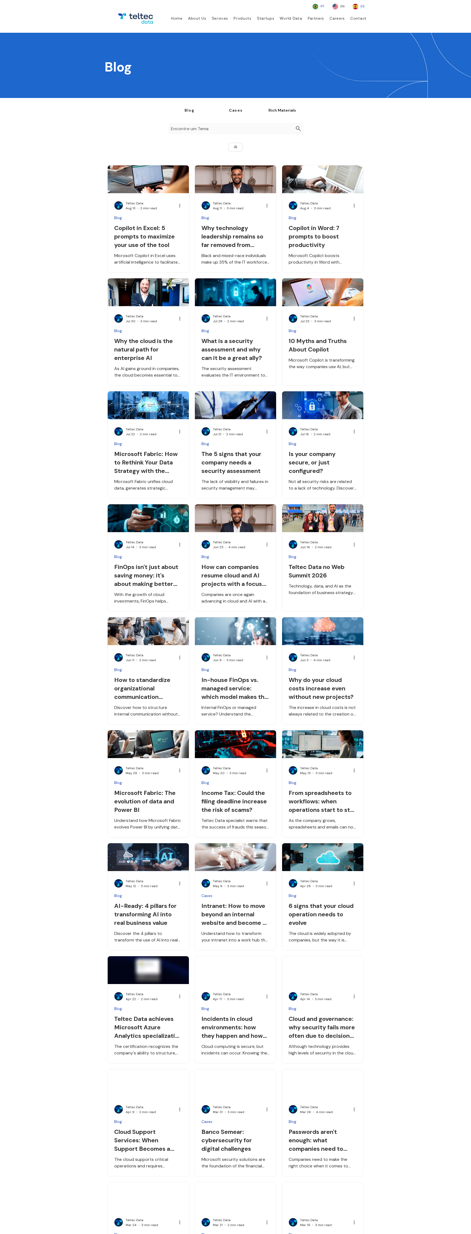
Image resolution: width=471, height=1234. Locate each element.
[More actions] (181, 205)
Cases (206, 895)
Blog (118, 217)
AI (235, 146)
